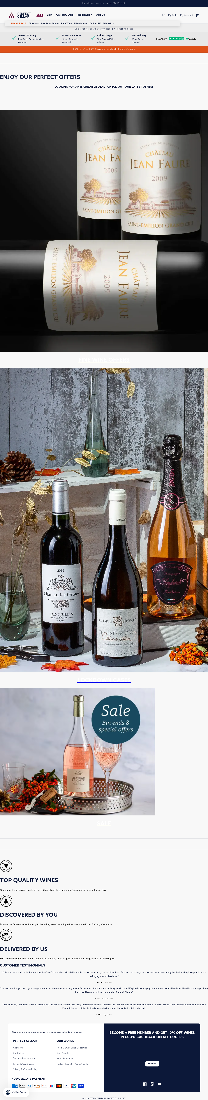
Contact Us (19, 1053)
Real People (63, 1053)
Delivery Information (24, 1058)
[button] (163, 15)
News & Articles (65, 1058)
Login (78, 29)
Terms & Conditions (23, 1064)
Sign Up (152, 1064)
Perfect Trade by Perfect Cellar (73, 1064)
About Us (18, 1048)
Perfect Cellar (97, 1098)
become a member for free (119, 29)
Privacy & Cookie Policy (25, 1069)
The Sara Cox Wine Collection (72, 1048)
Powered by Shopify (115, 1098)
